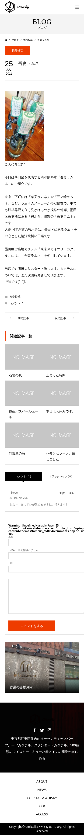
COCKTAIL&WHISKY (42, 798)
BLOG (42, 806)
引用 (71, 493)
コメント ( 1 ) (23, 476)
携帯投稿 (17, 50)
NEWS (42, 789)
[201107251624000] (24, 157)
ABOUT (41, 781)
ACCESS (42, 814)
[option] (42, 667)
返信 (62, 493)
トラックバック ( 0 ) (60, 476)
